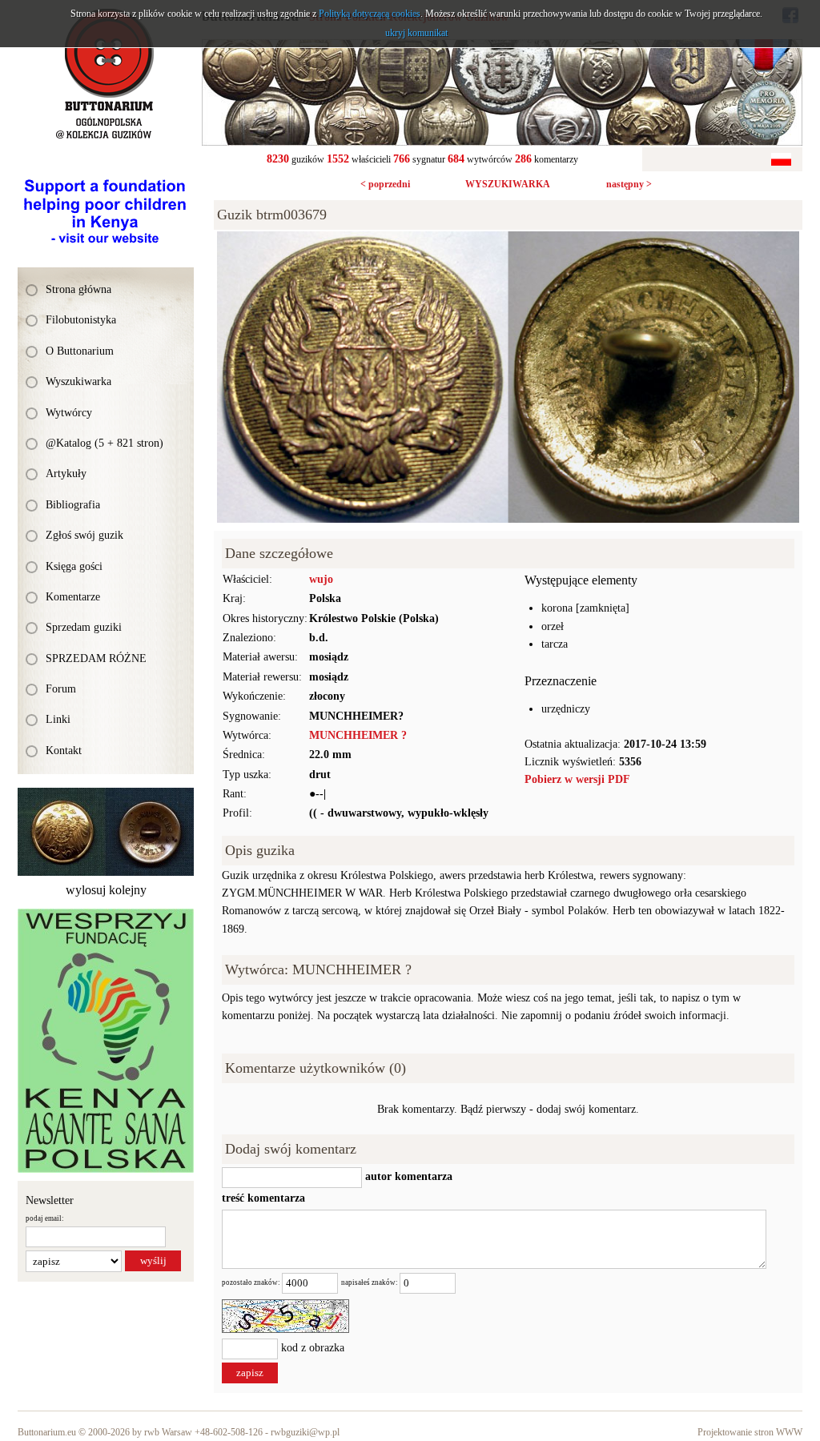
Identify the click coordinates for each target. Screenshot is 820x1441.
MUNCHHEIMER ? (358, 735)
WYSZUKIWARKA (507, 184)
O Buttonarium (80, 351)
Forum (61, 689)
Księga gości (74, 566)
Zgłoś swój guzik (84, 535)
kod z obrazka (312, 1348)
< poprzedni (385, 184)
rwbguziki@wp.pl (305, 1432)
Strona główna (78, 289)
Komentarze (73, 597)
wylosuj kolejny (106, 890)
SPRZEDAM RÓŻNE (96, 658)
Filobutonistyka (81, 320)
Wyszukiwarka (78, 381)
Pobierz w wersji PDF (577, 779)
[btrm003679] (508, 240)
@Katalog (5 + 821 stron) (104, 443)
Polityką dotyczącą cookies (369, 13)
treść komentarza (263, 1198)
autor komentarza (407, 1176)
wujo (321, 579)
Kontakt (64, 751)
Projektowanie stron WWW (749, 1432)
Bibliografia (73, 505)
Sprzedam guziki (84, 627)
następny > (629, 184)
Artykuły (66, 474)
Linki (58, 719)
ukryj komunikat (416, 32)
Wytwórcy (69, 413)
